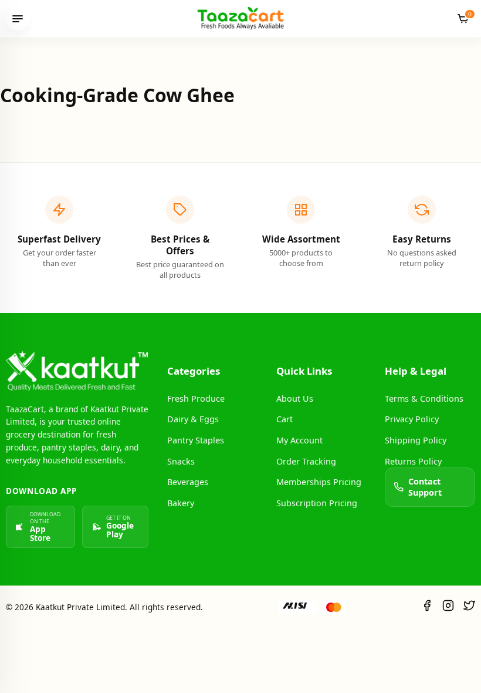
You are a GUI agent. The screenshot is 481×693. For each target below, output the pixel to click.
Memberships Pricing (318, 481)
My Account (299, 440)
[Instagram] (448, 607)
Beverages (187, 481)
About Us (294, 398)
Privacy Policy (412, 419)
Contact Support (425, 487)
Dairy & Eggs (193, 419)
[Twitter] (469, 607)
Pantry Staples (195, 440)
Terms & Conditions (424, 398)
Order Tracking (306, 461)
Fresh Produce (196, 398)
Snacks (181, 461)
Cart (284, 419)
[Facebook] (427, 607)
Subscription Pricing (316, 503)
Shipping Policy (415, 440)
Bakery (180, 503)
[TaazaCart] (240, 18)
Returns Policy (413, 461)
